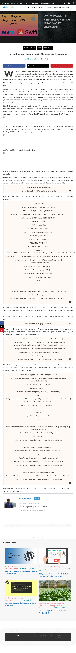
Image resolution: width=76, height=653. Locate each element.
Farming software (55, 606)
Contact (62, 7)
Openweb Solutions (35, 503)
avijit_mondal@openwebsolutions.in (34, 510)
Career (56, 7)
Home (28, 7)
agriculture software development (51, 604)
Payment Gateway (29, 48)
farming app (43, 606)
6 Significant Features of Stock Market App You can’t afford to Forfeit (53, 575)
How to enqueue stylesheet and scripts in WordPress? (20, 604)
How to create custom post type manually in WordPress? (21, 572)
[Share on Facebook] (2, 323)
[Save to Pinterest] (2, 330)
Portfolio (49, 7)
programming (17, 566)
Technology (48, 48)
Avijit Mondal (30, 59)
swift (39, 48)
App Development (45, 567)
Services (41, 7)
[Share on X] (2, 326)
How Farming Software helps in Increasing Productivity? (54, 611)
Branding (57, 567)
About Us (34, 7)
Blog (67, 7)
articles (7, 566)
